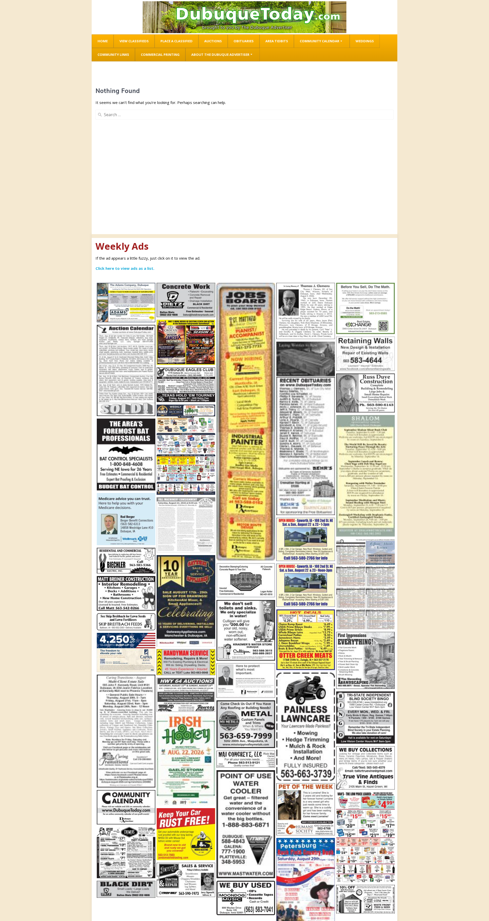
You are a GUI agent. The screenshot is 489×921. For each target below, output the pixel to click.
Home (103, 41)
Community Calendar (319, 41)
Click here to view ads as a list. (125, 268)
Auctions (213, 41)
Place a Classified (176, 41)
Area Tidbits (276, 41)
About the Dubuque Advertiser (220, 54)
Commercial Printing (160, 54)
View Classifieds (134, 41)
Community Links (113, 54)
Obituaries (244, 41)
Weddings (365, 41)
